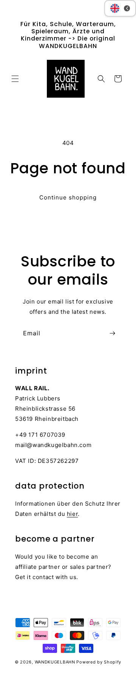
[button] (15, 78)
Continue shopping (68, 197)
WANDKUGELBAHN (55, 662)
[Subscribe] (112, 333)
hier (72, 513)
